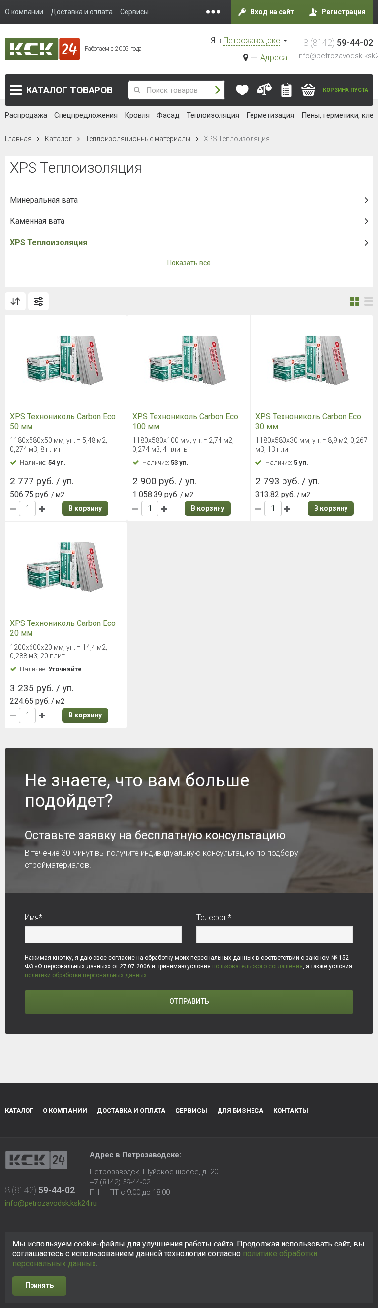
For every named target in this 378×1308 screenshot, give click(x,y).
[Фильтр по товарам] (38, 301)
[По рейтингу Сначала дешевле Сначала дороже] (15, 301)
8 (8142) (338, 42)
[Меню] (213, 12)
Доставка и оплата (131, 1110)
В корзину (85, 508)
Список (368, 301)
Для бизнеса (240, 1110)
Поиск (217, 90)
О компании (65, 1110)
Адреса (273, 57)
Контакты (290, 1110)
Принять (39, 1285)
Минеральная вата (44, 200)
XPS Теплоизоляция (48, 242)
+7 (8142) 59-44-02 (120, 1182)
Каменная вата (37, 221)
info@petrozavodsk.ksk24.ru (51, 1203)
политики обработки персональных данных (86, 975)
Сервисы (191, 1110)
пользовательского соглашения (257, 966)
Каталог (69, 89)
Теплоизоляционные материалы (137, 139)
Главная (18, 139)
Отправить (189, 1001)
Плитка (354, 301)
